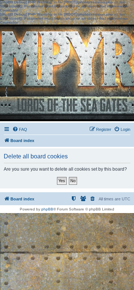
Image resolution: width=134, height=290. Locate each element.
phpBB (47, 209)
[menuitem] (19, 129)
